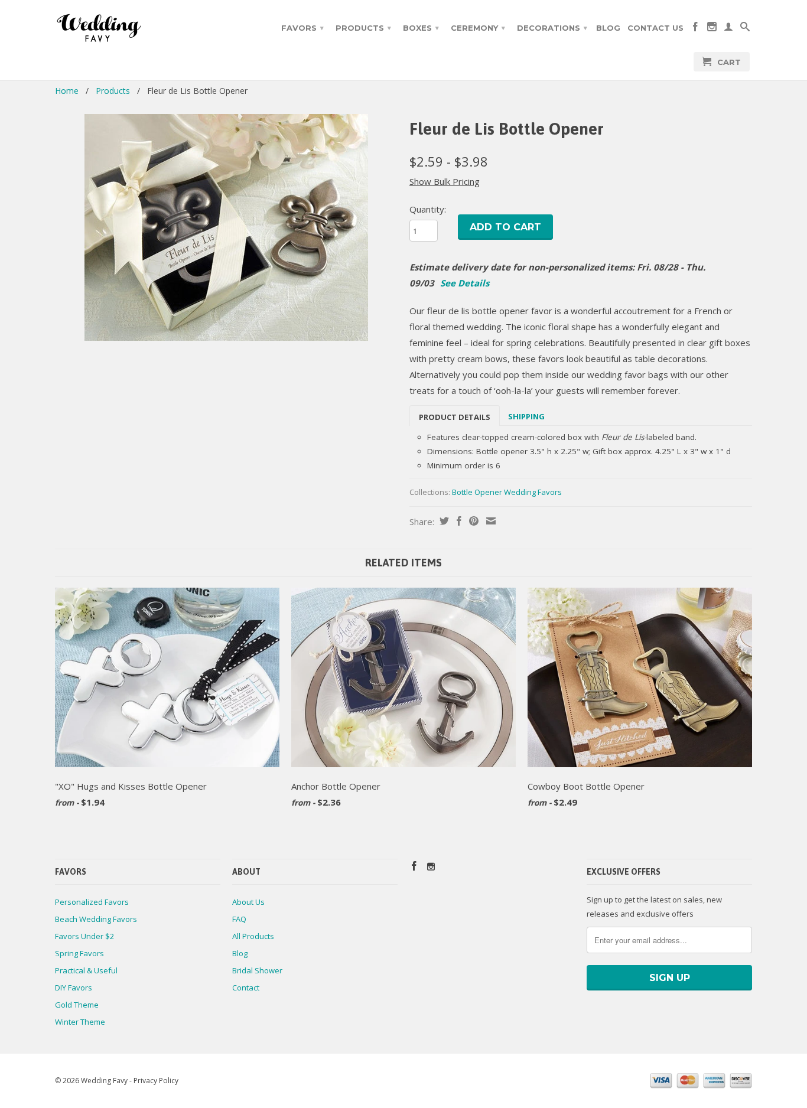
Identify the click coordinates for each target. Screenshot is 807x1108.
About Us (248, 902)
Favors (302, 27)
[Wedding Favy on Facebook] (695, 29)
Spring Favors (79, 953)
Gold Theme (77, 1004)
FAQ (239, 919)
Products (363, 27)
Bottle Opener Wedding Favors (507, 492)
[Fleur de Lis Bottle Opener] (226, 227)
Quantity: (427, 209)
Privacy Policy (156, 1081)
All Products (253, 936)
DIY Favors (73, 987)
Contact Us (655, 27)
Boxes (421, 27)
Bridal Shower (257, 970)
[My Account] (728, 29)
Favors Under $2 (84, 936)
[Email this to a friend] (489, 521)
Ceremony (478, 27)
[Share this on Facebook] (457, 521)
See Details (464, 283)
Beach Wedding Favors (96, 919)
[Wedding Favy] (137, 28)
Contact (245, 987)
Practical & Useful (86, 970)
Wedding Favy (104, 1081)
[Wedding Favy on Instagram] (712, 29)
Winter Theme (80, 1021)
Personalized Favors (92, 902)
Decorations (552, 27)
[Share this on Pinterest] (472, 521)
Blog (608, 27)
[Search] (745, 29)
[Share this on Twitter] (443, 521)
